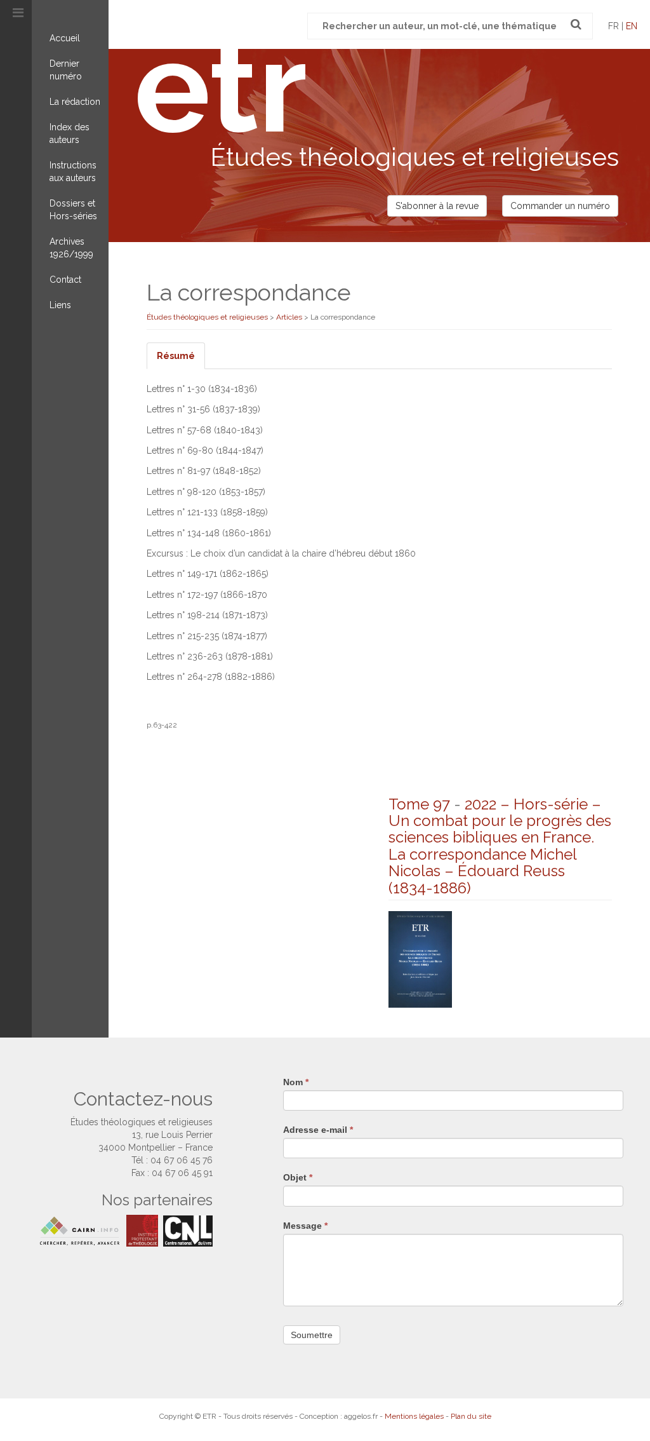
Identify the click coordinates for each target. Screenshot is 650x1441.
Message (305, 1226)
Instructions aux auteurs (73, 171)
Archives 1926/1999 (71, 247)
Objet (297, 1177)
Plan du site (471, 1416)
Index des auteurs (70, 133)
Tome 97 (419, 804)
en (631, 26)
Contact (65, 279)
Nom (295, 1082)
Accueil (65, 38)
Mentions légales (414, 1416)
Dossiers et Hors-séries (73, 209)
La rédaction (75, 102)
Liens (60, 305)
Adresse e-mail (318, 1130)
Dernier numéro (66, 69)
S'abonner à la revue (437, 206)
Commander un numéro (560, 206)
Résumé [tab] (176, 356)
